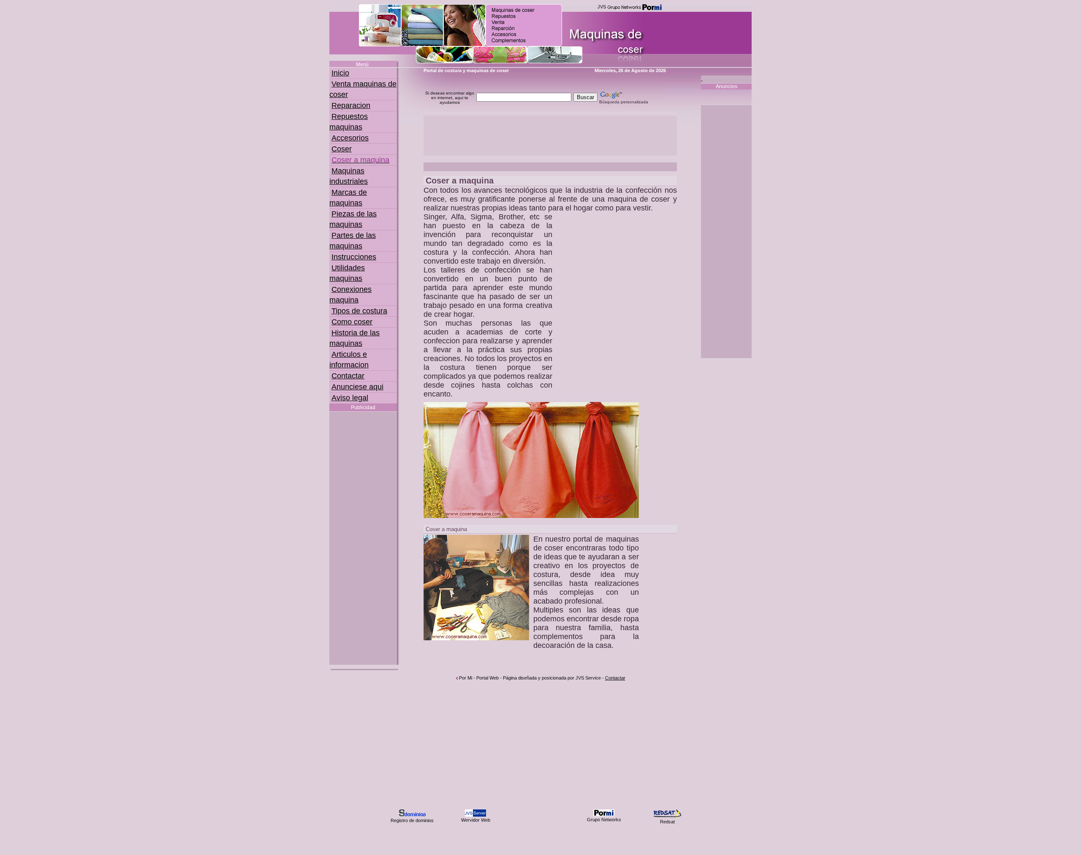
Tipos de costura (359, 311)
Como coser (351, 322)
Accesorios (350, 138)
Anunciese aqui (357, 387)
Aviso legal (349, 398)
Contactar (347, 376)
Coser (341, 149)
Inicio (340, 73)
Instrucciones (353, 257)
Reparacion (350, 105)
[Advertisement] (363, 538)
